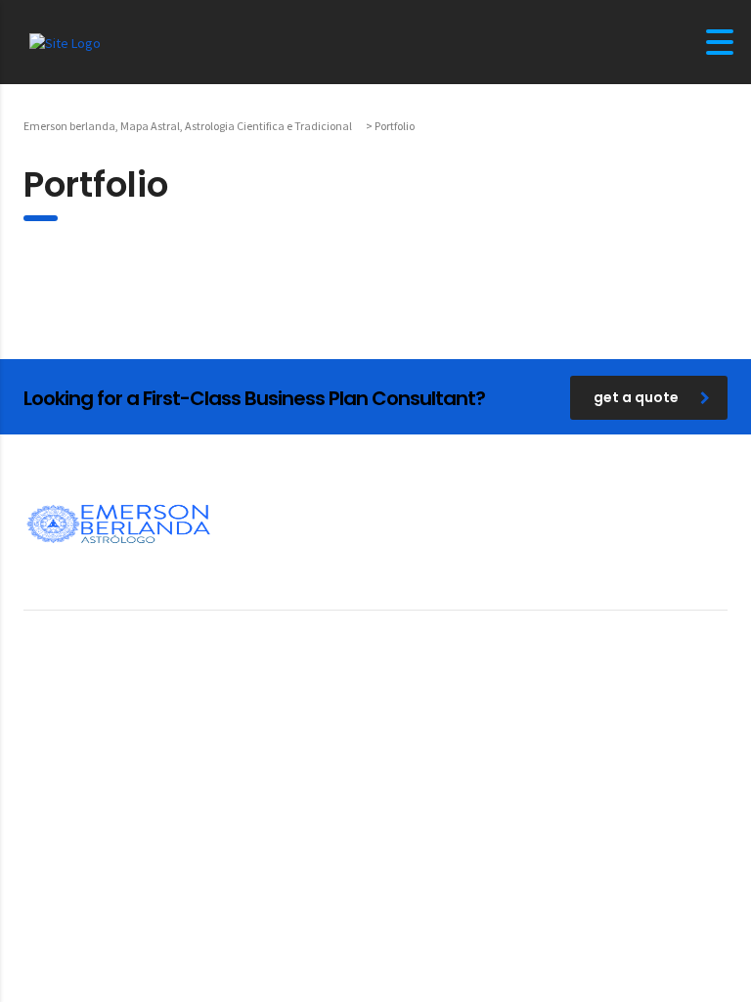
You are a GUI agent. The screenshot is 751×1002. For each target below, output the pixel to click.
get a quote (636, 397)
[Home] (65, 41)
